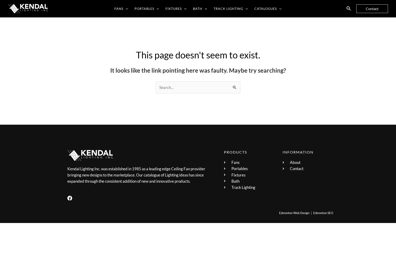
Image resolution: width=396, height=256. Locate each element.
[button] (125, 9)
